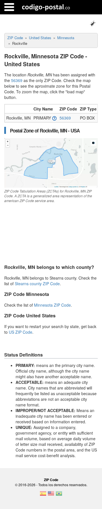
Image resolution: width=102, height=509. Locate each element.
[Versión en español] (43, 495)
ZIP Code (51, 479)
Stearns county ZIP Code (37, 283)
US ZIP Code (20, 332)
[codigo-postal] (46, 7)
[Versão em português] (59, 495)
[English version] (51, 495)
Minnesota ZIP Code (52, 305)
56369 (16, 80)
